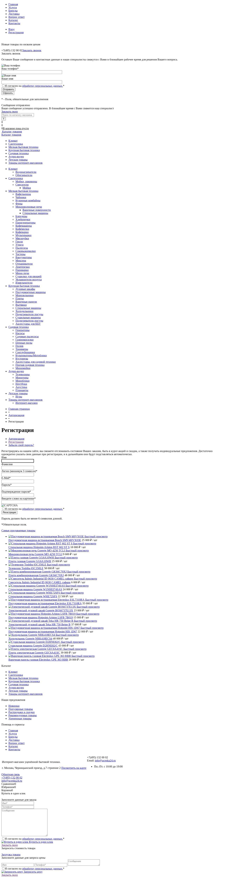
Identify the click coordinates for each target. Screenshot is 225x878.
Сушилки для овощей (28, 276)
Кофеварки (22, 232)
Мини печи (22, 273)
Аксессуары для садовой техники (35, 361)
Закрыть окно (9, 111)
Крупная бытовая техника (24, 150)
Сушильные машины (28, 317)
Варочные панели (26, 301)
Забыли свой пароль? (21, 445)
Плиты (19, 298)
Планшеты (21, 390)
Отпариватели (24, 263)
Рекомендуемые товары (22, 715)
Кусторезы (21, 358)
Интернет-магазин (26, 402)
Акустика (21, 387)
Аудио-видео (16, 156)
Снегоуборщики (25, 352)
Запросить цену (33, 871)
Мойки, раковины (26, 181)
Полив (19, 345)
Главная (13, 4)
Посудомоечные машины (30, 292)
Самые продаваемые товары (18, 530)
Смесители (22, 184)
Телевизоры (22, 374)
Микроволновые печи (28, 206)
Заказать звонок (31, 50)
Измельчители (24, 282)
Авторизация (16, 438)
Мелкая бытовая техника (23, 147)
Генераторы (22, 330)
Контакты (14, 23)
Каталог (13, 20)
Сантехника (15, 143)
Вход (11, 29)
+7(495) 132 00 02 (11, 777)
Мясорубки (22, 238)
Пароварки (22, 270)
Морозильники (24, 295)
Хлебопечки (22, 219)
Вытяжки (21, 304)
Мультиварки (23, 235)
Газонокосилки (24, 339)
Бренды (13, 10)
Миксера (20, 260)
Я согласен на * (34, 508)
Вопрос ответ (16, 16)
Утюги (19, 244)
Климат (13, 140)
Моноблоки (22, 380)
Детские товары (18, 159)
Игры (18, 396)
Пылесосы (21, 247)
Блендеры (21, 216)
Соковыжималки (25, 251)
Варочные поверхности (36, 209)
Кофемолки (22, 228)
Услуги (12, 7)
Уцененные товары (19, 718)
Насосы (20, 333)
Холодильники (24, 311)
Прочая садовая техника (29, 364)
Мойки (26, 187)
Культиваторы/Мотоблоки (31, 355)
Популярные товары (20, 709)
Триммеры (21, 349)
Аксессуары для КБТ (28, 323)
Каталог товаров (11, 131)
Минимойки (22, 368)
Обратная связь (10, 774)
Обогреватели (23, 175)
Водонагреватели (25, 171)
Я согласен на (34, 85)
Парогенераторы (25, 222)
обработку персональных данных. (42, 85)
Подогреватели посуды (29, 314)
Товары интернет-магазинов (25, 162)
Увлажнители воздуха (28, 279)
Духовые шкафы (25, 289)
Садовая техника (18, 153)
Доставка (14, 13)
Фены (18, 203)
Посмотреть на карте (73, 767)
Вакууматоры (23, 257)
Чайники (20, 197)
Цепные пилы (23, 342)
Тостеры (20, 254)
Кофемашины (23, 225)
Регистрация (16, 32)
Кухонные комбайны (27, 200)
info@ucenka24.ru (105, 760)
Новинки (14, 705)
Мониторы (21, 377)
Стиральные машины (35, 213)
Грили (19, 241)
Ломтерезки (22, 266)
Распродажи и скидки (21, 712)
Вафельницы (23, 194)
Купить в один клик (40, 841)
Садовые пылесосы (27, 336)
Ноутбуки (21, 383)
